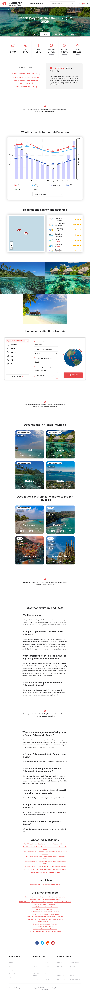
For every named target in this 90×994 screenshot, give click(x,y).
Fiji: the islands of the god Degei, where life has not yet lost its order (45, 897)
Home (5, 9)
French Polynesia (33, 9)
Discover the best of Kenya (45, 926)
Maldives (59, 962)
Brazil (47, 962)
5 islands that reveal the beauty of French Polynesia (45, 884)
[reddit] (47, 943)
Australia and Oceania (17, 9)
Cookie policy (12, 974)
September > (58, 34)
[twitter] (42, 943)
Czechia (72, 975)
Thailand (35, 966)
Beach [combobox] (37, 362)
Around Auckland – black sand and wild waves (45, 907)
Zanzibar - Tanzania (75, 979)
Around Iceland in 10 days (45, 921)
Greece (47, 979)
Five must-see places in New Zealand (45, 904)
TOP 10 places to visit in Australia (45, 909)
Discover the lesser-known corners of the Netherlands (45, 931)
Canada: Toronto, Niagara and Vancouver (45, 924)
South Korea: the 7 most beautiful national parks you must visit (45, 916)
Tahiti (58, 241)
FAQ (10, 977)
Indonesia (35, 979)
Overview (45, 31)
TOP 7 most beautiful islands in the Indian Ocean (45, 911)
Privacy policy (12, 970)
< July (34, 34)
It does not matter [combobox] (40, 371)
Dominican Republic (62, 970)
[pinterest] (53, 943)
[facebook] (37, 943)
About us (11, 962)
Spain (34, 970)
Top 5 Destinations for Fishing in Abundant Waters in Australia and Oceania (45, 869)
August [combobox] (37, 353)
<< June (18, 34)
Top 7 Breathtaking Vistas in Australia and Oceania (45, 872)
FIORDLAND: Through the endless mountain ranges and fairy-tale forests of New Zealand (45, 902)
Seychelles (72, 966)
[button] (11, 243)
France (47, 966)
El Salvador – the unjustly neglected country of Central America (45, 919)
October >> (72, 34)
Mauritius (59, 966)
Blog (10, 966)
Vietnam (48, 974)
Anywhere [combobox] (38, 345)
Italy (34, 962)
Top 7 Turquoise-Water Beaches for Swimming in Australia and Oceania (45, 844)
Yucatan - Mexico (74, 962)
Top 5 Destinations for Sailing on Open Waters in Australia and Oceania (45, 866)
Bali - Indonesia (61, 979)
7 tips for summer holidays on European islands (45, 914)
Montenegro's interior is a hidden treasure (45, 929)
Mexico (47, 970)
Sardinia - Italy (60, 975)
